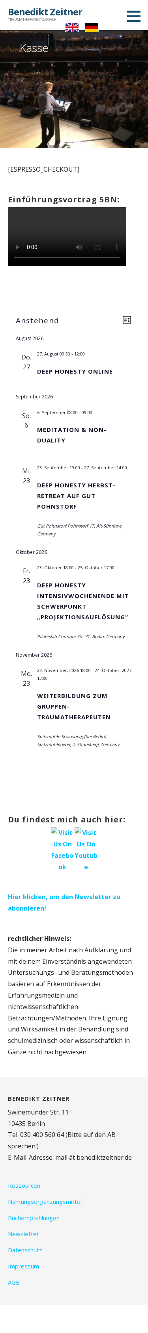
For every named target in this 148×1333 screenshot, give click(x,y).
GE (92, 27)
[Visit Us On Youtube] (86, 849)
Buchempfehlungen (34, 1218)
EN (72, 27)
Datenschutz (25, 1250)
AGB (14, 1282)
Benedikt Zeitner (45, 11)
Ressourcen (24, 1185)
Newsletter (23, 1234)
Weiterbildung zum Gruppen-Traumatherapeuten (74, 706)
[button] (136, 16)
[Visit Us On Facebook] (62, 849)
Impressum (23, 1266)
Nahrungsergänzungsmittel (45, 1201)
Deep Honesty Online (75, 371)
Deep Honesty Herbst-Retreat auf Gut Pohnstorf (76, 495)
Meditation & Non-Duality (72, 435)
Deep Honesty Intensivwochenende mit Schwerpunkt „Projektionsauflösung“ (83, 601)
